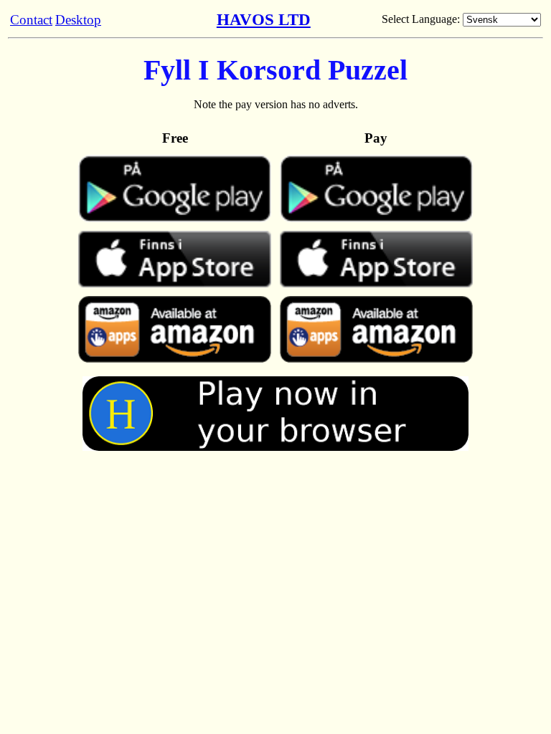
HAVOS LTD (264, 19)
